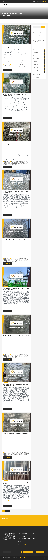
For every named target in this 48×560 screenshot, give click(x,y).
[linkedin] (43, 1)
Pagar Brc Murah (20, 66)
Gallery (34, 538)
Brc (11, 64)
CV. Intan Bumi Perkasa (22, 557)
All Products (34, 543)
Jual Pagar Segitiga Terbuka (14, 65)
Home (33, 533)
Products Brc (34, 536)
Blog (33, 540)
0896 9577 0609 (24, 533)
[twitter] (40, 1)
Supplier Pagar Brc (11, 67)
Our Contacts (5, 1)
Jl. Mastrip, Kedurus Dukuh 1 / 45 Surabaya (26, 539)
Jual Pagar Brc (8, 65)
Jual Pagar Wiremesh (21, 65)
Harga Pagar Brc (21, 64)
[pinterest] (45, 1)
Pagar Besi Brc (9, 66)
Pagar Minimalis (25, 66)
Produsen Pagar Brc (6, 67)
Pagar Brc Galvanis (14, 66)
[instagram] (42, 1)
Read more (5, 546)
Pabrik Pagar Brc (27, 65)
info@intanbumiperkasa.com (26, 536)
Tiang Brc (15, 67)
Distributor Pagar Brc (15, 64)
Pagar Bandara (5, 66)
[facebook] (38, 1)
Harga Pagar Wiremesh (25, 452)
